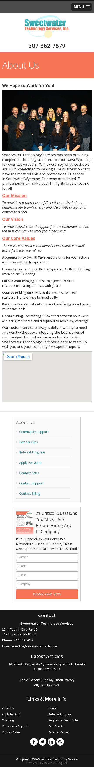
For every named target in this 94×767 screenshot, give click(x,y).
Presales (32, 763)
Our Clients (56, 726)
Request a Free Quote (63, 720)
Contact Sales (29, 473)
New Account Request (53, 763)
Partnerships (28, 442)
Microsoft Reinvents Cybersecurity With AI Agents (47, 664)
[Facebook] (34, 741)
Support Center (59, 732)
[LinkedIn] (51, 741)
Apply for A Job (11, 714)
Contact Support (31, 483)
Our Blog (8, 720)
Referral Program (32, 452)
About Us (8, 708)
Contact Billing (29, 493)
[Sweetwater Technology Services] (47, 26)
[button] (81, 7)
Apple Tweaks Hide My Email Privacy (47, 680)
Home (52, 708)
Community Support (34, 432)
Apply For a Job (30, 463)
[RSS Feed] (60, 741)
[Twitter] (42, 741)
